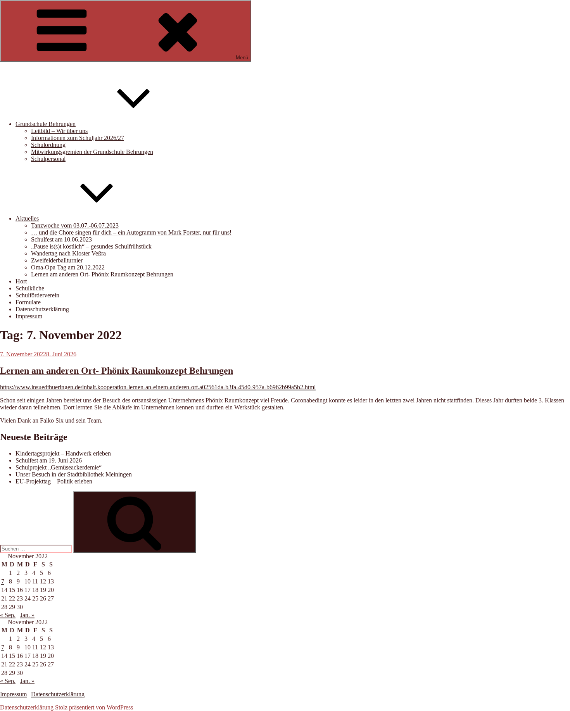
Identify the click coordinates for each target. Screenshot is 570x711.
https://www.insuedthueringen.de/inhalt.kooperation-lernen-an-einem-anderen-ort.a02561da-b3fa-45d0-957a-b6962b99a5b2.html (158, 387)
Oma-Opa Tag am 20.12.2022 (68, 267)
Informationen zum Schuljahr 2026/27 (77, 138)
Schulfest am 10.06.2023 (61, 239)
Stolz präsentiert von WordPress (94, 707)
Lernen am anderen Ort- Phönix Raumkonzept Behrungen (102, 274)
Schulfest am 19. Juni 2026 (49, 460)
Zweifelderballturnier (57, 260)
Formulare (28, 302)
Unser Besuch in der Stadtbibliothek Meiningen (74, 474)
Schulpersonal (48, 158)
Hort (21, 281)
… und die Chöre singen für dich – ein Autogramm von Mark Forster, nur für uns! (131, 232)
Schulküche (30, 288)
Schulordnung (48, 145)
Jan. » (27, 615)
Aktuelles (27, 218)
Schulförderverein (37, 295)
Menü (242, 57)
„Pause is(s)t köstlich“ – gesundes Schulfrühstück (91, 246)
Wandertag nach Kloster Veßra (68, 253)
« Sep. (8, 615)
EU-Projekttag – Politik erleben (54, 481)
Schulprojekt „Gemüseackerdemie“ (59, 467)
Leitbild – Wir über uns (59, 131)
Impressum (29, 316)
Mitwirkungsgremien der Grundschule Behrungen (92, 151)
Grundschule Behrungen (46, 124)
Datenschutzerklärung (42, 309)
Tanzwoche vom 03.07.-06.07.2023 (75, 225)
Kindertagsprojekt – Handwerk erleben (63, 453)
